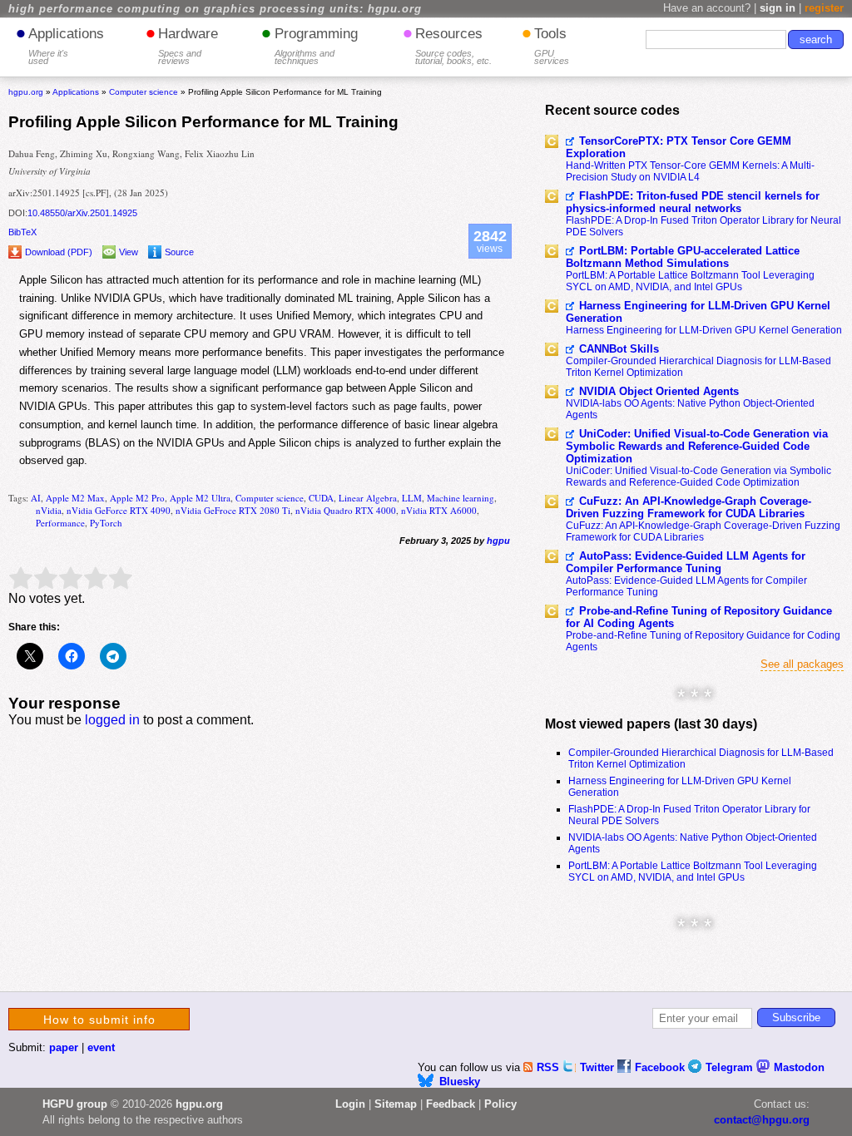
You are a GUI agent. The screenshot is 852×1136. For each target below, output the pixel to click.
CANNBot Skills (619, 349)
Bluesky (459, 1081)
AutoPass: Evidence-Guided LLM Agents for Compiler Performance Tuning (685, 562)
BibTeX (22, 232)
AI (36, 497)
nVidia (49, 510)
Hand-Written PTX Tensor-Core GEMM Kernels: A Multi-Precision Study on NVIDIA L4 (690, 171)
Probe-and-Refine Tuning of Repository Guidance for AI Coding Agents (699, 617)
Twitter (598, 1067)
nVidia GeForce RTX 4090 (119, 510)
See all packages (802, 664)
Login (350, 1104)
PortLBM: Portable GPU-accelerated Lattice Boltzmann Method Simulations (683, 256)
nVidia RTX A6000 (439, 510)
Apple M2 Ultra (200, 497)
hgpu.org (25, 91)
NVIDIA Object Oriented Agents (659, 391)
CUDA (321, 497)
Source (179, 252)
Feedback (450, 1104)
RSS (549, 1067)
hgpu (498, 541)
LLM (412, 497)
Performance (60, 522)
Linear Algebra (368, 497)
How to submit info (99, 1019)
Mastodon (799, 1067)
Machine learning (460, 497)
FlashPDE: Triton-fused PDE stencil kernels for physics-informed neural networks (693, 202)
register (824, 8)
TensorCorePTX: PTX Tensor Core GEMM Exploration (678, 147)
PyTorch (106, 522)
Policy (500, 1104)
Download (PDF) (58, 252)
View (128, 252)
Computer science (269, 497)
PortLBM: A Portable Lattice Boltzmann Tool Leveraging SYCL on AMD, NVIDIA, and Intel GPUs (690, 281)
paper (63, 1047)
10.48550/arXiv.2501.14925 (82, 213)
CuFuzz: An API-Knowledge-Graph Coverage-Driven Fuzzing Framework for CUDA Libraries (688, 507)
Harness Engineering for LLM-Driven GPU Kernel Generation (698, 311)
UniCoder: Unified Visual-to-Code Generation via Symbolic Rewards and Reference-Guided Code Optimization (697, 446)
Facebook (661, 1067)
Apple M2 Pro (137, 497)
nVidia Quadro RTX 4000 (345, 510)
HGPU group (74, 1104)
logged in (112, 720)
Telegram (731, 1067)
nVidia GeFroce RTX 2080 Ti (233, 510)
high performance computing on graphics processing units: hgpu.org (215, 9)
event (101, 1047)
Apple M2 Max (75, 497)
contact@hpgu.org (762, 1120)
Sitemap (395, 1104)
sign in (777, 8)
